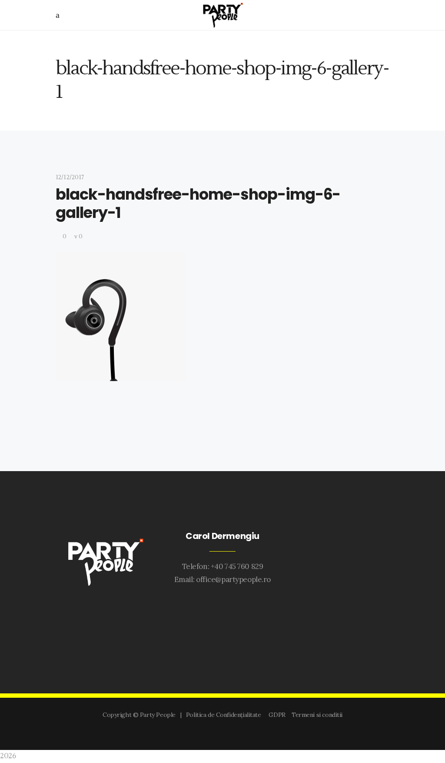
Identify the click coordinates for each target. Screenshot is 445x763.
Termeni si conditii (317, 715)
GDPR (278, 715)
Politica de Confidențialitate (225, 715)
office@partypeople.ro (233, 579)
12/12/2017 (70, 177)
